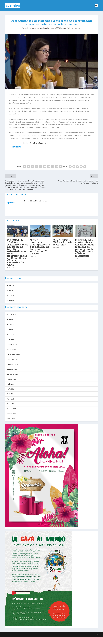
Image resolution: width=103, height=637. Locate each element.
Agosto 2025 (11, 379)
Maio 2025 (10, 394)
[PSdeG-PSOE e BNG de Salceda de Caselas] (63, 231)
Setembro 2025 (12, 374)
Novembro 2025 (12, 364)
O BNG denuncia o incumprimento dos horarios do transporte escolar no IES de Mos (40, 247)
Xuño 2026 (10, 286)
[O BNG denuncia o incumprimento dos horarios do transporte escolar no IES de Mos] (40, 231)
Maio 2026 (10, 290)
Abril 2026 (10, 295)
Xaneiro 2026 (11, 349)
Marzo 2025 (11, 404)
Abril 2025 (10, 399)
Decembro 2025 (12, 359)
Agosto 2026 (11, 314)
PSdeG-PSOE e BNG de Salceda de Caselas (63, 242)
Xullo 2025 (10, 384)
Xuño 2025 (10, 389)
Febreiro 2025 (11, 409)
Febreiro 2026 (11, 344)
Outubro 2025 (12, 369)
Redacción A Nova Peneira (39, 28)
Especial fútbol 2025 (14, 354)
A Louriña (65, 28)
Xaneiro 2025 (11, 414)
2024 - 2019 (11, 419)
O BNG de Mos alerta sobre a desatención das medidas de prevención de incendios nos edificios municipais (85, 248)
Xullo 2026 (10, 319)
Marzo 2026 (11, 300)
